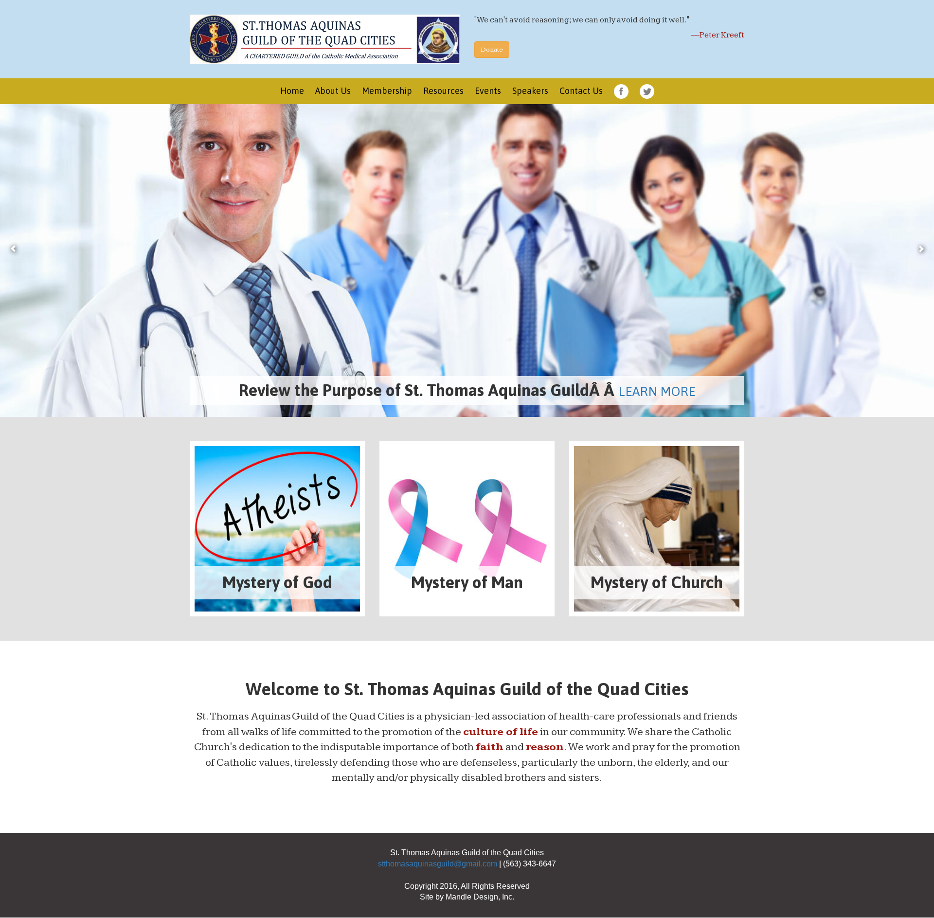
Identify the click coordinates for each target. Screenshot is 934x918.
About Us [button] (333, 91)
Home (292, 91)
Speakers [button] (530, 91)
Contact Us (581, 91)
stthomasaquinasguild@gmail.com (437, 864)
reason (545, 747)
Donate (492, 50)
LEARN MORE (664, 392)
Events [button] (488, 91)
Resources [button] (443, 91)
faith (489, 747)
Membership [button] (387, 91)
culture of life (500, 732)
